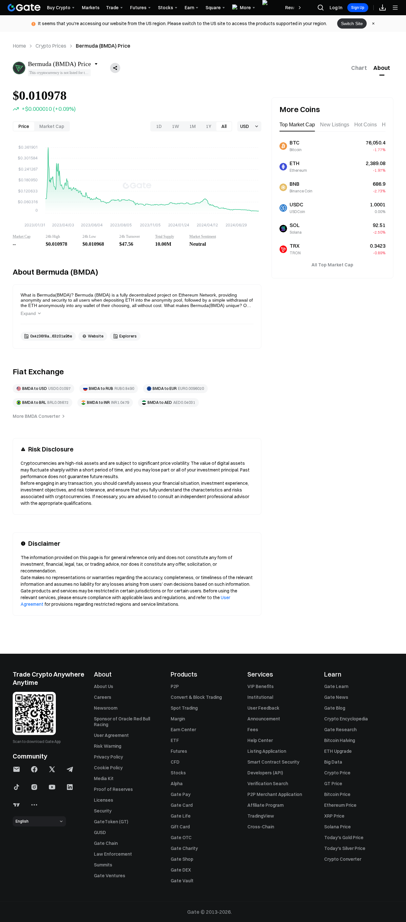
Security (103, 811)
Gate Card (182, 805)
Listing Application (266, 751)
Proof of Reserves (113, 789)
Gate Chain (106, 843)
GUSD (100, 832)
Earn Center (183, 729)
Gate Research (340, 729)
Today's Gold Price (343, 837)
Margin (178, 719)
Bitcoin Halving (339, 740)
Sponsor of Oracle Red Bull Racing (122, 721)
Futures (179, 751)
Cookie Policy (108, 768)
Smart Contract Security (273, 762)
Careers (102, 697)
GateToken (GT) (111, 822)
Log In (336, 7)
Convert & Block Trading (196, 697)
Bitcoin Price (337, 794)
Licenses (103, 800)
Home (19, 46)
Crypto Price (337, 773)
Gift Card (180, 827)
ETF (175, 740)
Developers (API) (265, 773)
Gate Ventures (109, 876)
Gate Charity (184, 848)
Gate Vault (182, 881)
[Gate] (24, 7)
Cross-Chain (260, 827)
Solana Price (337, 827)
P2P (175, 686)
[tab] (359, 68)
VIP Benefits (260, 686)
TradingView (260, 816)
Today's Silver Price (344, 848)
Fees (252, 729)
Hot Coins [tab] (365, 124)
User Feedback (263, 708)
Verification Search (267, 783)
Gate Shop (182, 859)
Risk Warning (107, 746)
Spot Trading (184, 708)
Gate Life (181, 816)
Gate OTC (181, 837)
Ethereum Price (340, 805)
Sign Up (357, 7)
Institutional (260, 697)
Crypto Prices (51, 46)
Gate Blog (334, 708)
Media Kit (104, 778)
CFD (175, 762)
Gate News (336, 697)
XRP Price (334, 816)
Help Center (260, 740)
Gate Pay (181, 794)
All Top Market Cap (332, 265)
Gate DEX (181, 870)
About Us (103, 686)
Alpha (177, 783)
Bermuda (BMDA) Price (103, 46)
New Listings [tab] (334, 124)
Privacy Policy (108, 757)
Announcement (263, 719)
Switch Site (352, 23)
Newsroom (105, 708)
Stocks (178, 773)
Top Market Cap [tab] (297, 124)
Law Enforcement (113, 854)
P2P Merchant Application (274, 794)
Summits (103, 865)
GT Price (333, 783)
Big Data (333, 762)
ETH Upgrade (338, 751)
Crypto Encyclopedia (346, 719)
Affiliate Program (265, 805)
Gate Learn (336, 686)
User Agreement (111, 735)
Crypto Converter (342, 859)
